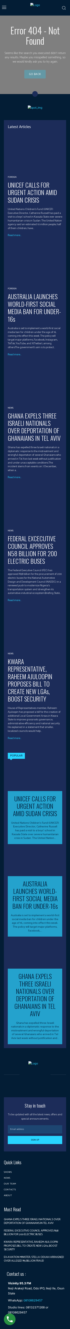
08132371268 (35, 1307)
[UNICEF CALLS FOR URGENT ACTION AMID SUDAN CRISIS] (35, 152)
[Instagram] (30, 1081)
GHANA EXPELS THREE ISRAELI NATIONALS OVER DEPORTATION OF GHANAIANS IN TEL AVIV (34, 427)
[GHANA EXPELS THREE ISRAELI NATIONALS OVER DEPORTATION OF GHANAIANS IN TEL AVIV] (35, 383)
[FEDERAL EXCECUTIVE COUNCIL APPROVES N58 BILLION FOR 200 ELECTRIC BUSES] (35, 506)
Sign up (35, 1140)
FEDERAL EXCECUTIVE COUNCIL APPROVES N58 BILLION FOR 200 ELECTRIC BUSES (32, 549)
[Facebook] (23, 1081)
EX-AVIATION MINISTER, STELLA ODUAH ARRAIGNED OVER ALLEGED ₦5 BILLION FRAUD (34, 1259)
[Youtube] (34, 1088)
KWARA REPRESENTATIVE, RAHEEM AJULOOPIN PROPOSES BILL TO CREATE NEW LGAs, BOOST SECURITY (30, 680)
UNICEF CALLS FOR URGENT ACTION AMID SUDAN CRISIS (32, 192)
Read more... (14, 235)
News (10, 408)
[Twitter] (37, 1081)
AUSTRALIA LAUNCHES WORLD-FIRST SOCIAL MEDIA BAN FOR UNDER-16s (34, 307)
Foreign (12, 177)
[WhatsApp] (44, 1081)
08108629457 (33, 1300)
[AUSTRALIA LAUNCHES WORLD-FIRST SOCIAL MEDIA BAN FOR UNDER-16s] (35, 264)
